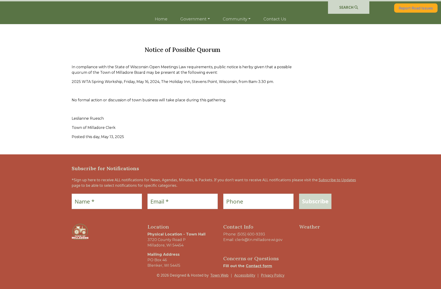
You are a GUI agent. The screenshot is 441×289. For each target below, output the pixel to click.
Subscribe (315, 201)
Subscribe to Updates (337, 179)
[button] (195, 19)
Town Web (219, 275)
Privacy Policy (272, 275)
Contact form (259, 266)
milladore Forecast (323, 243)
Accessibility (244, 275)
